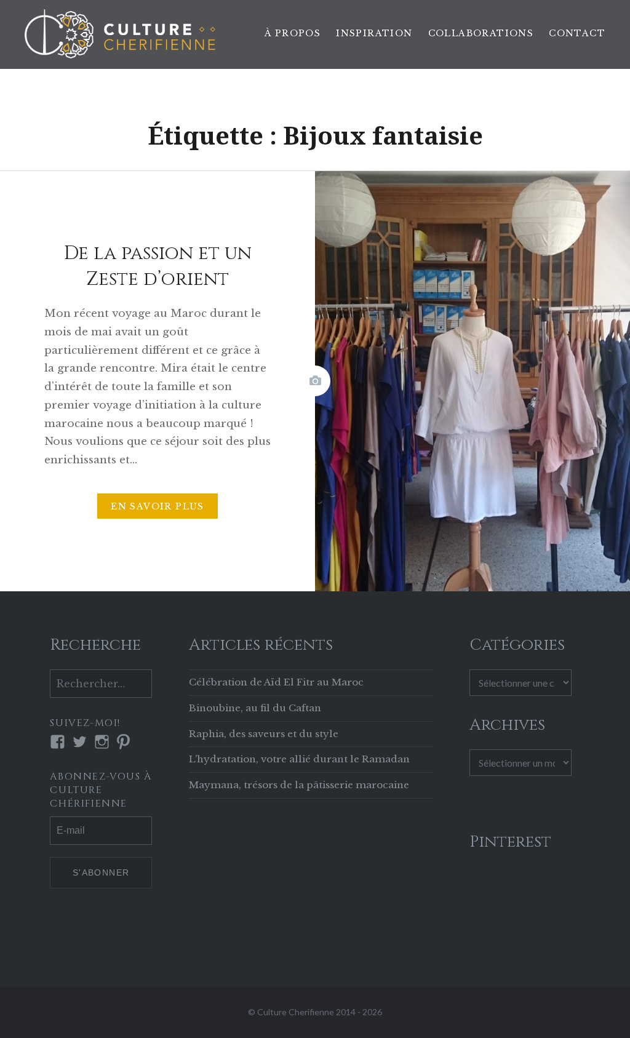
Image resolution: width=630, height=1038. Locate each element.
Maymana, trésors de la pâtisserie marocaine (299, 785)
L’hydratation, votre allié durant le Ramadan (299, 759)
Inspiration (374, 33)
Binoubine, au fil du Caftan (255, 708)
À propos (293, 33)
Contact (577, 33)
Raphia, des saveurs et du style (263, 734)
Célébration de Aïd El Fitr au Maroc (276, 682)
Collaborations (481, 33)
